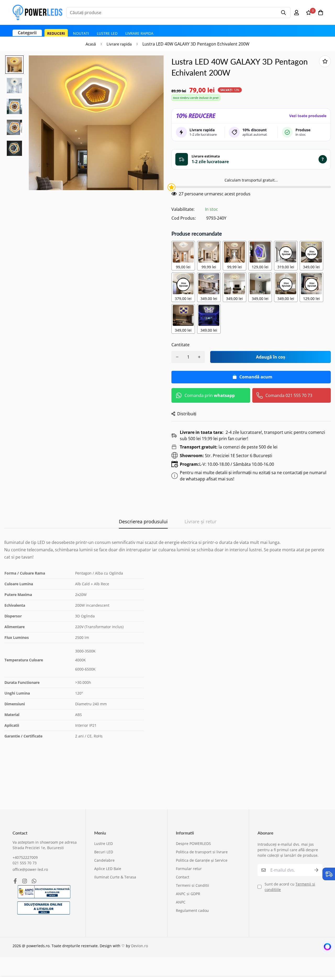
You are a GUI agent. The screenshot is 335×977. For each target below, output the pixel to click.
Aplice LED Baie (107, 868)
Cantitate (180, 345)
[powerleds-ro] (37, 12)
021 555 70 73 (25, 862)
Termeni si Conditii (192, 885)
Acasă (91, 44)
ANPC (181, 902)
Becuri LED (103, 851)
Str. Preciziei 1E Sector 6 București (226, 455)
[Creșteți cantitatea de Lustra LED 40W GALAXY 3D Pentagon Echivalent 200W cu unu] (199, 357)
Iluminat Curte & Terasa (115, 876)
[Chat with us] (325, 948)
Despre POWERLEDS (193, 843)
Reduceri (56, 33)
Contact (182, 876)
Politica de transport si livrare (202, 851)
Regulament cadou (192, 910)
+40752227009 (25, 857)
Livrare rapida (139, 33)
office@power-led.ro (30, 869)
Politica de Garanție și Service (201, 860)
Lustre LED (107, 33)
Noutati (81, 33)
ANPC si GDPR (188, 893)
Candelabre (104, 860)
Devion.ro (139, 945)
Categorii (27, 33)
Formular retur (189, 868)
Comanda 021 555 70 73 (288, 395)
